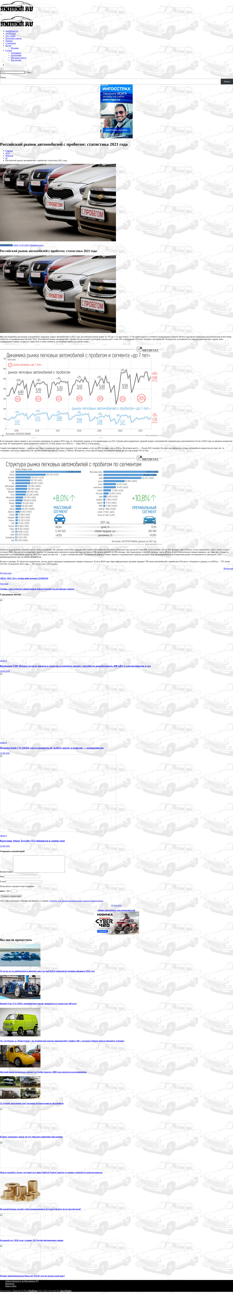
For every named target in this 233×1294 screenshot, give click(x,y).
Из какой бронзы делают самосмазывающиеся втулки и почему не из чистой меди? (40, 1209)
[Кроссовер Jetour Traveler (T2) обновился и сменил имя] (58, 831)
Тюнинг (9, 41)
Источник (228, 568)
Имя (2, 876)
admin (15, 245)
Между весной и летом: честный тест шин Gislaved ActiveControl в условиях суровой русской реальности (51, 1172)
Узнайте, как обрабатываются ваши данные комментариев (76, 901)
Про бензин (16, 60)
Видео (8, 45)
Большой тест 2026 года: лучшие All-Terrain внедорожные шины (31, 1240)
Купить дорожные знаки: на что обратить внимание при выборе (31, 1137)
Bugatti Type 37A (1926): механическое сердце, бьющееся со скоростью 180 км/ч (38, 1003)
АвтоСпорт (10, 33)
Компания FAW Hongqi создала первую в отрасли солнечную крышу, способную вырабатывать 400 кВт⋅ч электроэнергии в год (75, 666)
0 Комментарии (36, 245)
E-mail (3, 881)
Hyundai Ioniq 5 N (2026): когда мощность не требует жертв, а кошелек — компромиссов (52, 747)
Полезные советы (13, 38)
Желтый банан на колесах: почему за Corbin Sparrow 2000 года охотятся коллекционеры (43, 1072)
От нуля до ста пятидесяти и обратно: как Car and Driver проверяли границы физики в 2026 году (47, 971)
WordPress (32, 1290)
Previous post (5, 573)
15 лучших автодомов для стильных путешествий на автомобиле (32, 1103)
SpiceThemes (65, 1290)
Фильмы (15, 48)
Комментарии (6, 872)
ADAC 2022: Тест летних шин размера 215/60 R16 (24, 578)
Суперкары (10, 43)
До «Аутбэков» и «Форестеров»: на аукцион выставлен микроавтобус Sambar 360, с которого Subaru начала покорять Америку (62, 1041)
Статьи (8, 50)
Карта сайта (10, 1286)
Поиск (3, 77)
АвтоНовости (11, 31)
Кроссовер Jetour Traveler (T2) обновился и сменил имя (32, 840)
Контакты (9, 1283)
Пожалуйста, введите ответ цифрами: (17, 886)
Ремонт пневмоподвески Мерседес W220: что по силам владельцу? (32, 1276)
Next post (4, 584)
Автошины (16, 53)
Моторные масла (18, 58)
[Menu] (1, 14)
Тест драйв (10, 36)
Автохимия (16, 55)
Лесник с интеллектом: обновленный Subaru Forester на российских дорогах (37, 589)
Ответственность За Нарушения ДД (21, 1281)
